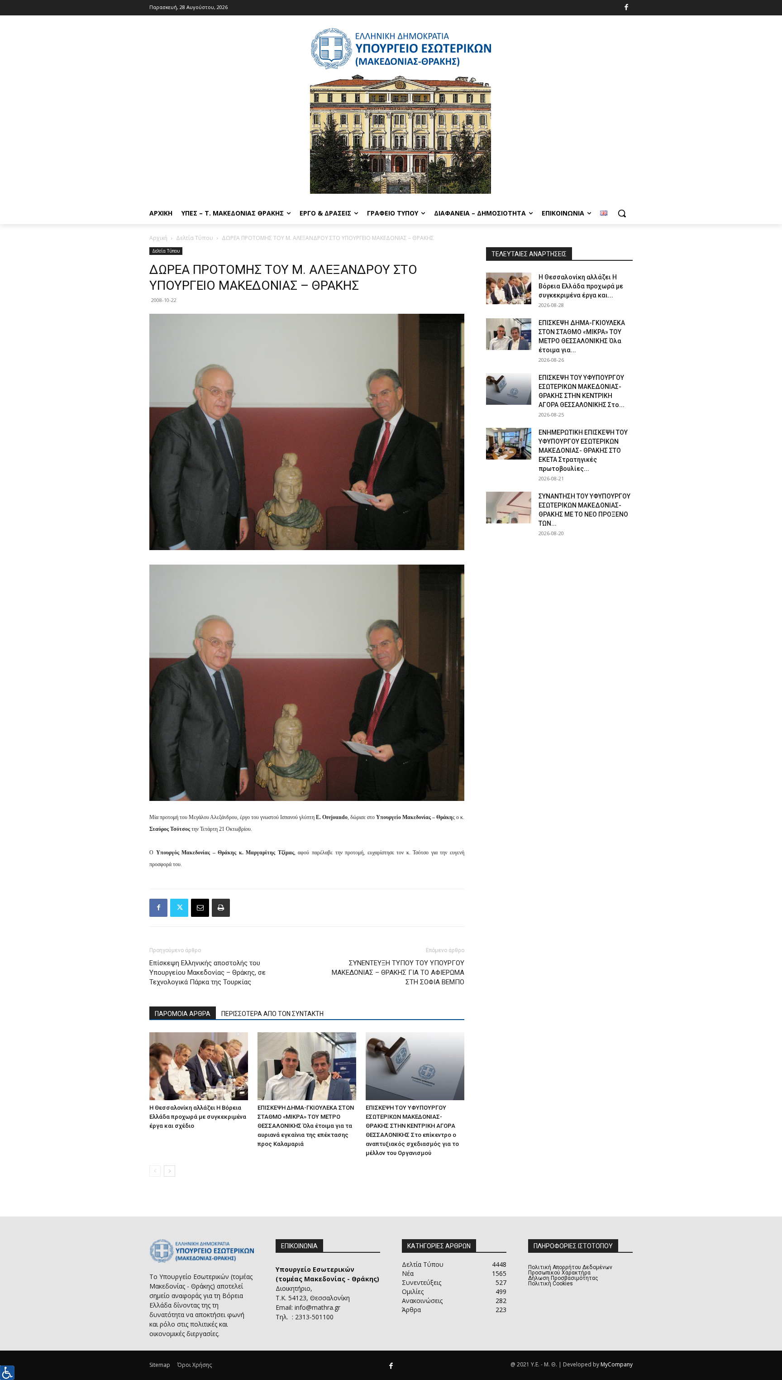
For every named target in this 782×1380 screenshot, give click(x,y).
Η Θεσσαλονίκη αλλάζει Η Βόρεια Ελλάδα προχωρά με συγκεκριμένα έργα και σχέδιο (197, 1116)
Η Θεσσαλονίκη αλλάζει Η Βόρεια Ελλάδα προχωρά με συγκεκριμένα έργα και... (581, 286)
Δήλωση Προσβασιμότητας (563, 1278)
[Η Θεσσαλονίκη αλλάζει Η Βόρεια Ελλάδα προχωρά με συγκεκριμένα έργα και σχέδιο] (198, 1066)
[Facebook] (626, 7)
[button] (622, 213)
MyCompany (617, 1364)
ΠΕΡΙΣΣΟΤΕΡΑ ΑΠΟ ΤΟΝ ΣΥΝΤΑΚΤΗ (272, 1013)
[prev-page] (155, 1171)
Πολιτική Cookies (550, 1283)
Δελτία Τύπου (194, 238)
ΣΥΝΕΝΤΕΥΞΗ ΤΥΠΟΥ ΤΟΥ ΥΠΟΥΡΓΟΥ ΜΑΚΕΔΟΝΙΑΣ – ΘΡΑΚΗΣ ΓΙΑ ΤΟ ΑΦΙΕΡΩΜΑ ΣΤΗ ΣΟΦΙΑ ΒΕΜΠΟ (398, 972)
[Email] (200, 908)
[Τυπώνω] (221, 908)
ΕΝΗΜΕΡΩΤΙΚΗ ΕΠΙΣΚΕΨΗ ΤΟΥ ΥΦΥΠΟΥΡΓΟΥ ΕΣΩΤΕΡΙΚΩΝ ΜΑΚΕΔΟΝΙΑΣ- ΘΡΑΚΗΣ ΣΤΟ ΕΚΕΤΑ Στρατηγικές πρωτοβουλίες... (583, 450)
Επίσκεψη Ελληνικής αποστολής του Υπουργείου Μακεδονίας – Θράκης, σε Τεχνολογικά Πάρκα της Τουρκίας (207, 972)
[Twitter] (179, 908)
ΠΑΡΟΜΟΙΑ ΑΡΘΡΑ (182, 1013)
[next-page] (169, 1171)
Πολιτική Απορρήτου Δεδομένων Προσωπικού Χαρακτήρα (570, 1270)
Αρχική (158, 238)
